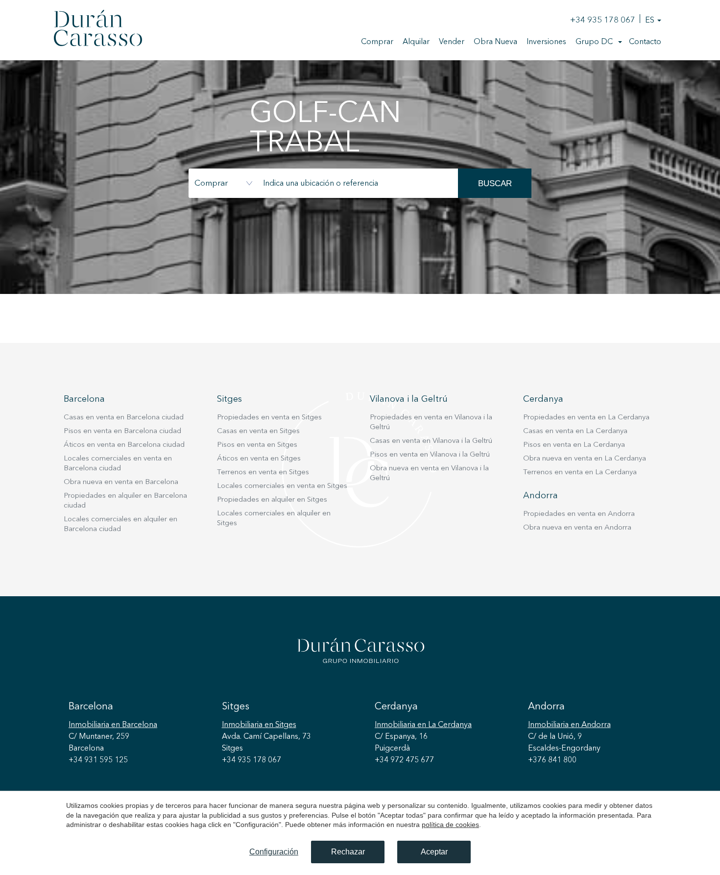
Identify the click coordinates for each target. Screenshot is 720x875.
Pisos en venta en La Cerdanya (574, 445)
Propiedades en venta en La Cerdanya (586, 417)
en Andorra (569, 725)
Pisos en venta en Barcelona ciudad (122, 431)
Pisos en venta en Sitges (257, 445)
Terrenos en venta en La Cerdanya (580, 472)
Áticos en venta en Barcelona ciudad (124, 445)
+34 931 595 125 (98, 760)
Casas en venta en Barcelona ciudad (124, 417)
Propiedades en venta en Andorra (579, 514)
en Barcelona (113, 725)
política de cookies (450, 824)
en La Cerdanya (423, 725)
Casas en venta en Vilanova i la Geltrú (431, 441)
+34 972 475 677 (404, 760)
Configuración (273, 852)
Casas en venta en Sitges (258, 431)
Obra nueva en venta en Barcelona (121, 482)
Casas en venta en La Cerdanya (575, 431)
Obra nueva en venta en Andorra (577, 528)
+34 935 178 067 (602, 20)
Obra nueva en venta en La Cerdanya (584, 458)
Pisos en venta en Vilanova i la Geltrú (430, 455)
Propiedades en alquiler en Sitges (272, 500)
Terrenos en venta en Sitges (263, 472)
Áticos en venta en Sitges (259, 458)
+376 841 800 (552, 760)
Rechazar (348, 852)
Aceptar (434, 852)
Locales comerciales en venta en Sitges (282, 486)
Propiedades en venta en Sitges (269, 417)
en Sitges (259, 725)
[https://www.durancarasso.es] (98, 30)
